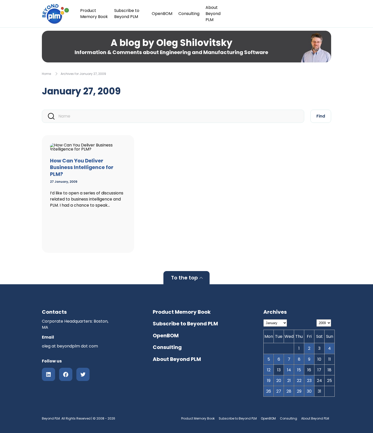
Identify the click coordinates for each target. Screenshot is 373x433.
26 (268, 391)
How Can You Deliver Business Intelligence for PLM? (81, 167)
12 (268, 370)
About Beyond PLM (213, 14)
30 (309, 391)
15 (299, 370)
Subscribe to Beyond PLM (126, 14)
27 (278, 391)
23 (309, 381)
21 (289, 381)
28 (288, 391)
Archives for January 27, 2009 (83, 74)
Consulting (188, 13)
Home (46, 74)
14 (289, 370)
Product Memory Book (94, 14)
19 (268, 381)
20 (278, 381)
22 (299, 381)
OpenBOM (162, 13)
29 (299, 391)
